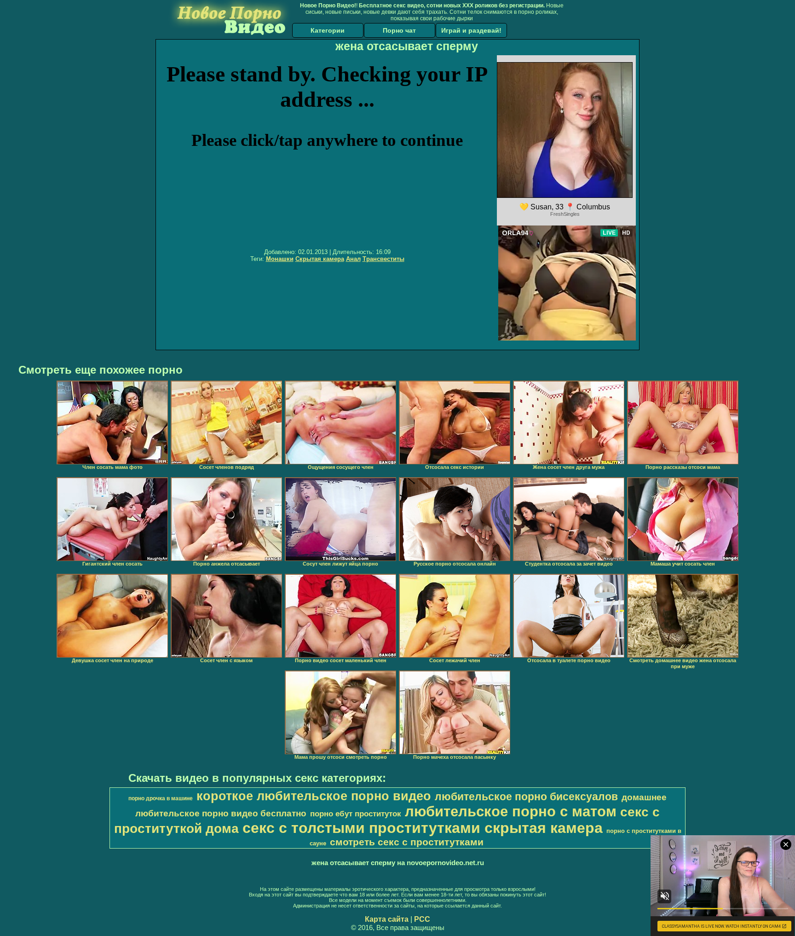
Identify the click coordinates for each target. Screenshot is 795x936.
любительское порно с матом (510, 811)
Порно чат (399, 30)
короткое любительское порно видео (313, 796)
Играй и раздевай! (471, 30)
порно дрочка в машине (160, 798)
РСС (422, 919)
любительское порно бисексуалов (526, 797)
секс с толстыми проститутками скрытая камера (422, 828)
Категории (328, 30)
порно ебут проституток (355, 813)
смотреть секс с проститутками (407, 842)
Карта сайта (387, 919)
